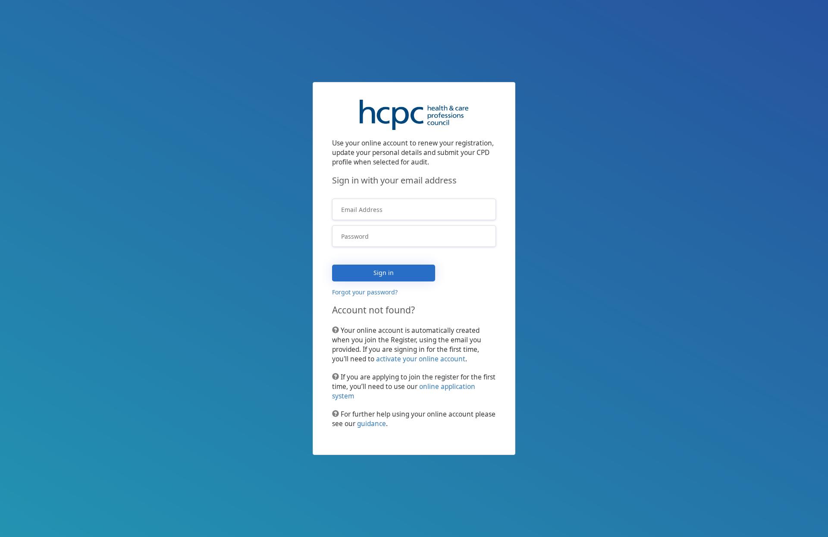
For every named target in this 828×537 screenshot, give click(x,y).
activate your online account (420, 358)
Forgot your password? (365, 292)
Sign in (383, 272)
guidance (371, 423)
